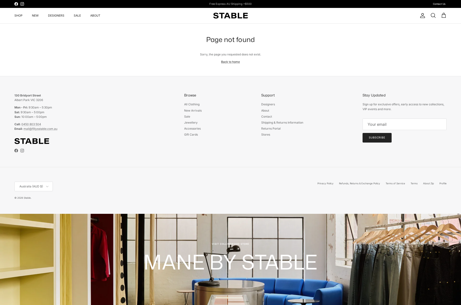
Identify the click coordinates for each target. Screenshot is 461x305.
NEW (35, 15)
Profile (443, 183)
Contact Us (439, 3)
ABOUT (95, 15)
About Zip (428, 183)
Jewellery (191, 122)
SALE (77, 15)
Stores (265, 134)
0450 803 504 (31, 124)
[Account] (421, 15)
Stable (27, 197)
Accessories (192, 128)
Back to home (230, 62)
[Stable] (230, 15)
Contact (266, 116)
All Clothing (192, 104)
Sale (187, 116)
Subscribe (377, 137)
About (265, 110)
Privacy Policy (325, 183)
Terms (414, 183)
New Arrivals (193, 110)
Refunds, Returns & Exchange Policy (359, 183)
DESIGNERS (56, 15)
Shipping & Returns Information (282, 122)
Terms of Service (395, 183)
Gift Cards (191, 134)
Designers (268, 104)
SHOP (18, 15)
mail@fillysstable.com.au (40, 129)
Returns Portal (271, 128)
